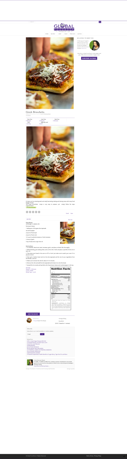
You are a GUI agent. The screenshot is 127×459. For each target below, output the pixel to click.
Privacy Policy (97, 456)
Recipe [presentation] (29, 219)
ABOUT (32, 22)
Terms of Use (89, 456)
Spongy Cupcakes (71, 368)
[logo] (64, 31)
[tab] (29, 219)
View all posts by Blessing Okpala (41, 366)
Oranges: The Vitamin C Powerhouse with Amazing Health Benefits (40, 368)
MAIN (31, 270)
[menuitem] (47, 33)
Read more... (84, 48)
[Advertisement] (63, 10)
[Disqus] (50, 389)
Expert (41, 123)
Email (67, 213)
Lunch (42, 114)
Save (72, 213)
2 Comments (28, 115)
